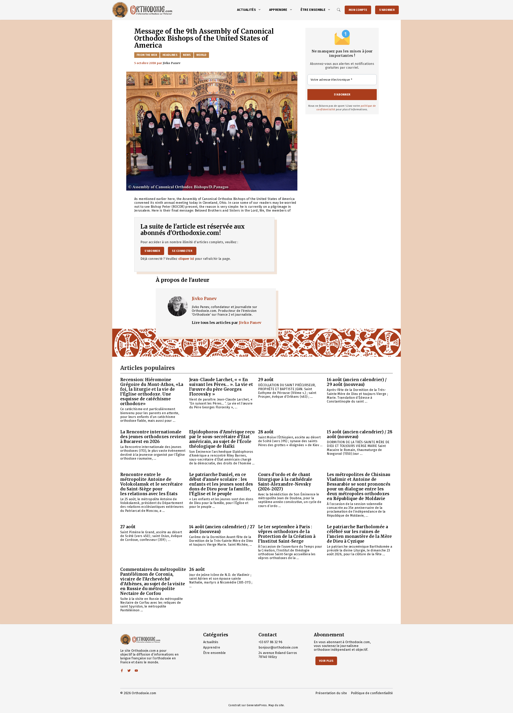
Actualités (246, 10)
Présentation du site (331, 693)
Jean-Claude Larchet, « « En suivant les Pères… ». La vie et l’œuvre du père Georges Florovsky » (221, 387)
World (201, 55)
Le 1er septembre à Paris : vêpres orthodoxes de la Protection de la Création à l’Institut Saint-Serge (287, 534)
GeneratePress (257, 705)
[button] (260, 10)
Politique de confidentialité (372, 693)
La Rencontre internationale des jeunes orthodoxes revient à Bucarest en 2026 (153, 436)
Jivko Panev (204, 298)
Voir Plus (326, 661)
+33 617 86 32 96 (270, 642)
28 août (266, 431)
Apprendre (278, 10)
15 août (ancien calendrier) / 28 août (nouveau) (359, 434)
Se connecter (182, 251)
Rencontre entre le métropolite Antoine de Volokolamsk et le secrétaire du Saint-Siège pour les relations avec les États (151, 484)
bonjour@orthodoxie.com (278, 647)
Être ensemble (313, 10)
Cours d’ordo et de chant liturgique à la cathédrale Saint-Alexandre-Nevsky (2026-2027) (285, 481)
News (187, 55)
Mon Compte (358, 10)
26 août (197, 569)
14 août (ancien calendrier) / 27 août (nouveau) (222, 529)
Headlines (170, 55)
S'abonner (387, 10)
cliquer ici (186, 259)
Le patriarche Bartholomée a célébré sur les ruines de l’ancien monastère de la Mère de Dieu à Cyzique (359, 534)
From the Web (147, 55)
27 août (127, 526)
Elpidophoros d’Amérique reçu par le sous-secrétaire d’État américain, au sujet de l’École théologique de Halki (222, 439)
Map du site (276, 705)
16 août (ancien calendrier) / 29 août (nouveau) (357, 382)
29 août (266, 379)
